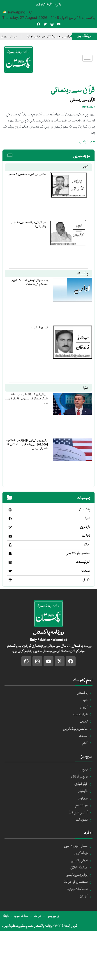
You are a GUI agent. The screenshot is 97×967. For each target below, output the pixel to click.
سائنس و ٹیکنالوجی (78, 553)
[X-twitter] (60, 661)
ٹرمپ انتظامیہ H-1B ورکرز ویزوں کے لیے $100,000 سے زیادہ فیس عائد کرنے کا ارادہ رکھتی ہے (27, 444)
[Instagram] (52, 24)
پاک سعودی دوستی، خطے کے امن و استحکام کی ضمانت (30, 282)
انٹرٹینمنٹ (83, 562)
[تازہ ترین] (10, 527)
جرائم (87, 544)
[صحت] (10, 571)
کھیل (86, 579)
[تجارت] (10, 536)
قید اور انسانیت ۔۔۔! (38, 327)
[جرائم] (10, 545)
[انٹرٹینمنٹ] (10, 562)
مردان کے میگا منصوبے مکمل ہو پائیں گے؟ (27, 224)
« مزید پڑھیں (87, 141)
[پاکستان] (10, 510)
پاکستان (82, 273)
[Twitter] (45, 24)
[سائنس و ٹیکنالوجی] (10, 554)
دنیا (85, 388)
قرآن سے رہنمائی (82, 100)
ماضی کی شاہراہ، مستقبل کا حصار (27, 174)
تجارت (86, 536)
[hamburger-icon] (87, 58)
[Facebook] (38, 24)
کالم (85, 167)
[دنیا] (10, 518)
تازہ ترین (85, 527)
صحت (85, 571)
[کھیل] (10, 580)
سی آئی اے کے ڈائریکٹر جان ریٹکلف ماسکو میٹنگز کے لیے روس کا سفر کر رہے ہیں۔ (26, 398)
